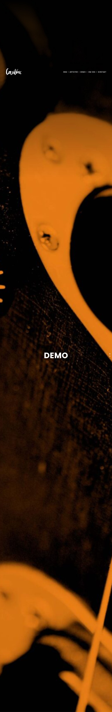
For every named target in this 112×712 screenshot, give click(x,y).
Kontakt (102, 72)
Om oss (91, 72)
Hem (65, 72)
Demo (83, 72)
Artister (74, 72)
